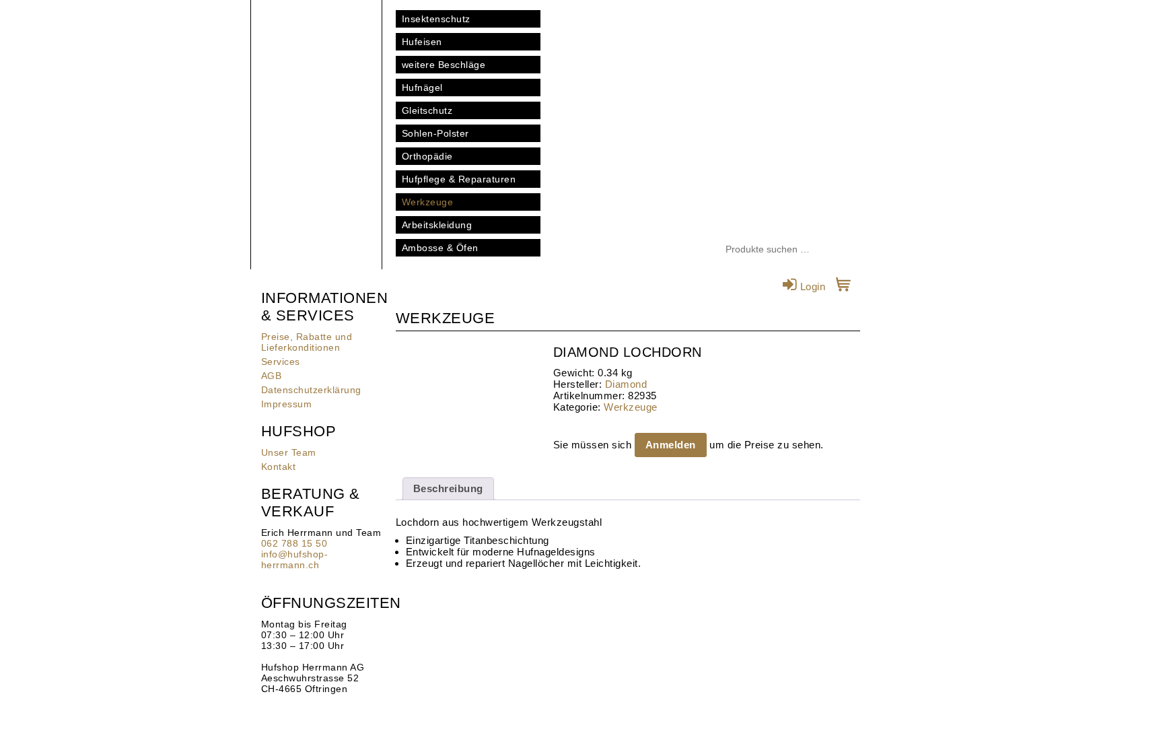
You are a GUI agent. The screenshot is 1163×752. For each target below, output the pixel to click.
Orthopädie (427, 156)
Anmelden (670, 444)
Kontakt (278, 466)
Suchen (850, 250)
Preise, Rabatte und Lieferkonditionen (307, 342)
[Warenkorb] (843, 286)
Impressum (286, 404)
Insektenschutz (436, 18)
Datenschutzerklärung (311, 389)
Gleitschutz (427, 110)
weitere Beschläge (444, 64)
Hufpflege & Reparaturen (459, 179)
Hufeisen (422, 41)
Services (280, 361)
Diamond (626, 384)
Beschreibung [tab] (448, 488)
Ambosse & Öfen (440, 247)
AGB (271, 375)
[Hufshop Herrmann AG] (316, 67)
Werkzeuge (428, 202)
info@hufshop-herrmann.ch (294, 559)
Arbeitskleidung (437, 224)
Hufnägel (422, 87)
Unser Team (288, 452)
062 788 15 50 (294, 543)
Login (811, 286)
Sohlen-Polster (435, 133)
